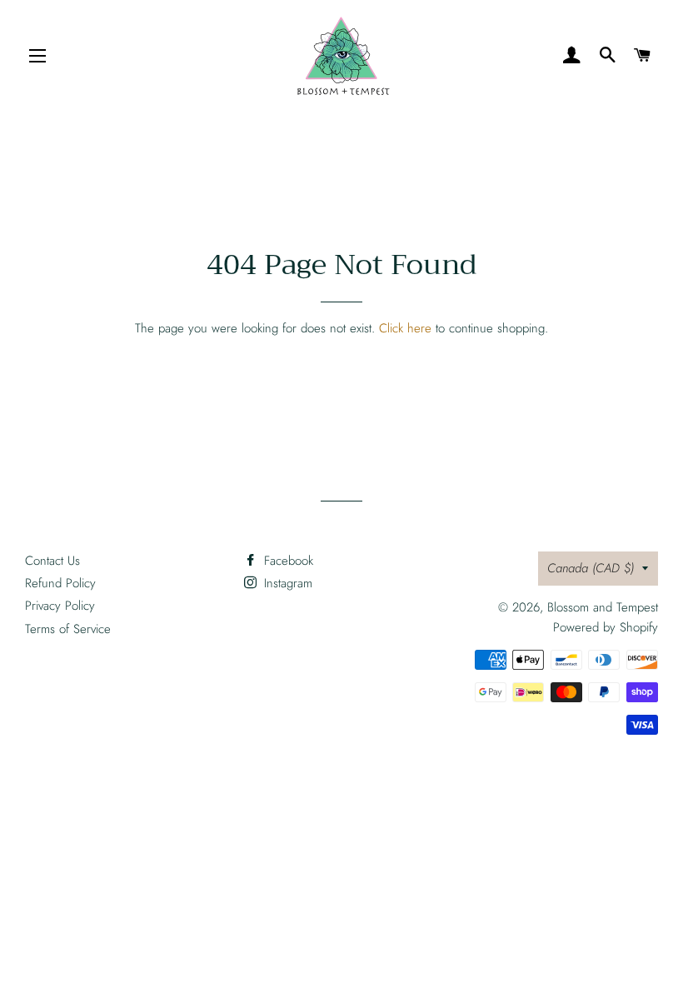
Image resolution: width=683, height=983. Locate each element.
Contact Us (52, 560)
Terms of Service (68, 629)
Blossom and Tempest (602, 607)
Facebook (286, 560)
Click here (405, 328)
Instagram (286, 583)
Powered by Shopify (605, 627)
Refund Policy (60, 583)
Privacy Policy (60, 605)
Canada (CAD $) (590, 568)
